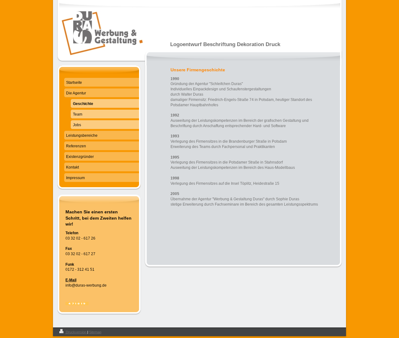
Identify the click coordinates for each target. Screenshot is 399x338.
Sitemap (95, 332)
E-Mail (70, 280)
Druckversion (76, 332)
